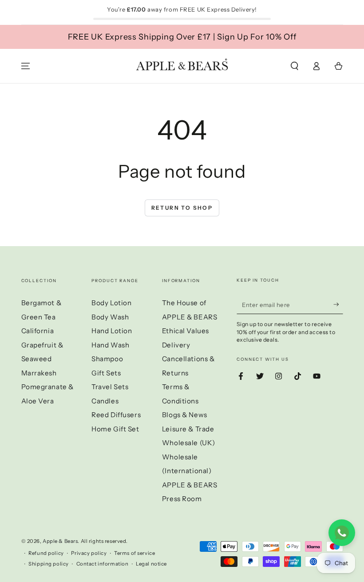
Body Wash (110, 317)
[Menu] (25, 66)
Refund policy (45, 553)
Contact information (102, 564)
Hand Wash (110, 345)
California (37, 331)
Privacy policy (89, 553)
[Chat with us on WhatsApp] (341, 532)
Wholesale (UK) (188, 442)
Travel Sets (109, 387)
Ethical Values (185, 331)
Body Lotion (111, 303)
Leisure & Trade (188, 429)
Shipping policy (48, 564)
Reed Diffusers (116, 415)
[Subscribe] (338, 304)
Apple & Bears (60, 541)
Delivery (176, 345)
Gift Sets (106, 373)
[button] (294, 66)
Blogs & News (184, 415)
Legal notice (151, 564)
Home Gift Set (115, 429)
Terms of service (134, 553)
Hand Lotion (111, 331)
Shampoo (107, 359)
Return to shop (182, 207)
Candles (105, 401)
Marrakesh (39, 373)
